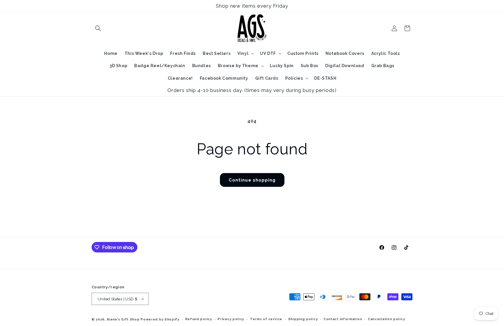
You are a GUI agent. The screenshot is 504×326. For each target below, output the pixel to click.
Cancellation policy (386, 319)
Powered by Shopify (160, 319)
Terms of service (266, 319)
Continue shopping (252, 180)
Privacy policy (231, 319)
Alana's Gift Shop (123, 319)
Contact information (342, 319)
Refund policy (198, 319)
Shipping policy (303, 319)
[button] (98, 28)
